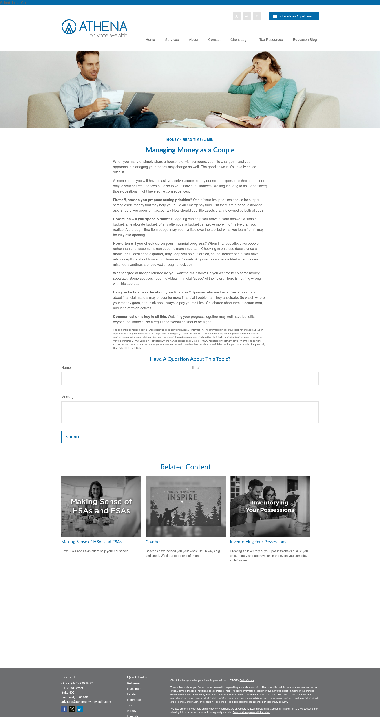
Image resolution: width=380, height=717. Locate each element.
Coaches (153, 542)
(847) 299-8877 (82, 683)
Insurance (134, 699)
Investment (134, 688)
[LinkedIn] (247, 16)
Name (66, 367)
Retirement (134, 683)
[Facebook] (257, 16)
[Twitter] (237, 16)
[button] (150, 39)
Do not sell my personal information (251, 712)
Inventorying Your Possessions (258, 542)
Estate (131, 694)
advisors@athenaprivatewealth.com (86, 701)
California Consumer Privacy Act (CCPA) (281, 708)
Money (131, 710)
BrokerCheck (247, 680)
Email (196, 367)
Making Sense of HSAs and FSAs (91, 542)
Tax (129, 705)
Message (68, 396)
